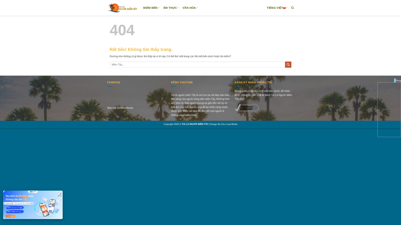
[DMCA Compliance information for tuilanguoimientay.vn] (247, 107)
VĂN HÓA (189, 7)
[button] (292, 8)
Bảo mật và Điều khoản (120, 108)
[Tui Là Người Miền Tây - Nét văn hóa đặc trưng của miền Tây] (123, 7)
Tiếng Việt (275, 7)
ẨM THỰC (170, 7)
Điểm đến (150, 7)
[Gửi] (288, 65)
